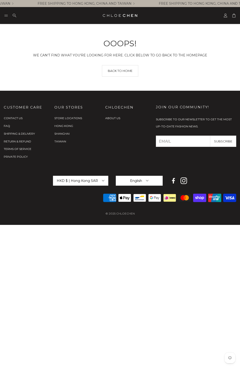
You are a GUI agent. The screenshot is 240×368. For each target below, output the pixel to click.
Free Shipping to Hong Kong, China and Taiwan (83, 3)
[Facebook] (173, 180)
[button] (6, 15)
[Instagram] (183, 180)
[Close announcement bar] (235, 3)
